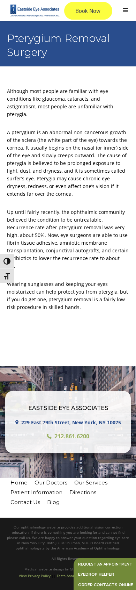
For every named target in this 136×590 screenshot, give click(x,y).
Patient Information (36, 492)
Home (19, 482)
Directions (82, 492)
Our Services (90, 482)
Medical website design (44, 569)
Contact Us (25, 502)
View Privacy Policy (35, 575)
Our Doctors (51, 482)
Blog (53, 502)
